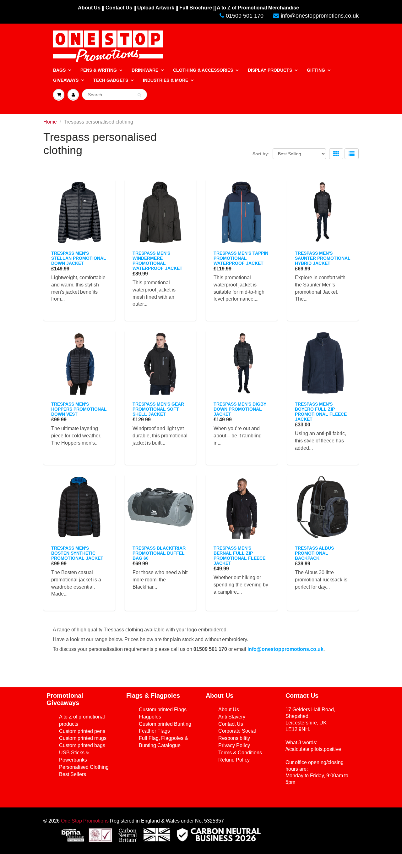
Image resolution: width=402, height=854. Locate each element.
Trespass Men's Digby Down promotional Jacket (240, 409)
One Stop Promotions (85, 821)
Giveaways (66, 80)
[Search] (139, 95)
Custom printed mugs (82, 738)
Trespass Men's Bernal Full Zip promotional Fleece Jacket (239, 556)
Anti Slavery (231, 716)
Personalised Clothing (84, 767)
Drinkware (145, 70)
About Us (228, 709)
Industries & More (165, 80)
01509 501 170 (244, 16)
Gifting (316, 70)
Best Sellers (72, 774)
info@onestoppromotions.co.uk (320, 16)
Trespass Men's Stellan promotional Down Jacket (78, 258)
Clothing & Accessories (203, 70)
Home (50, 122)
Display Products (270, 70)
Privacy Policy (234, 745)
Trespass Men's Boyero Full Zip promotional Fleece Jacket (321, 412)
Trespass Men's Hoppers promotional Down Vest (79, 409)
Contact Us (230, 724)
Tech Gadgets (110, 80)
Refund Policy (234, 759)
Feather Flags (154, 731)
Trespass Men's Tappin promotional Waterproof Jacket (241, 258)
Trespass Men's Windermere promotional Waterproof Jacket (157, 261)
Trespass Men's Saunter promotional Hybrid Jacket (322, 258)
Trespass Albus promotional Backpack (314, 553)
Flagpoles (150, 716)
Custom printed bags (82, 745)
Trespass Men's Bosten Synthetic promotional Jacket (77, 553)
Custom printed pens (82, 731)
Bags (59, 70)
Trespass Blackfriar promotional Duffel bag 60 (159, 553)
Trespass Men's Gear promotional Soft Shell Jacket (158, 409)
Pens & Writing (98, 70)
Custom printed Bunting (165, 724)
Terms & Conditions (240, 752)
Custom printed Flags (163, 709)
